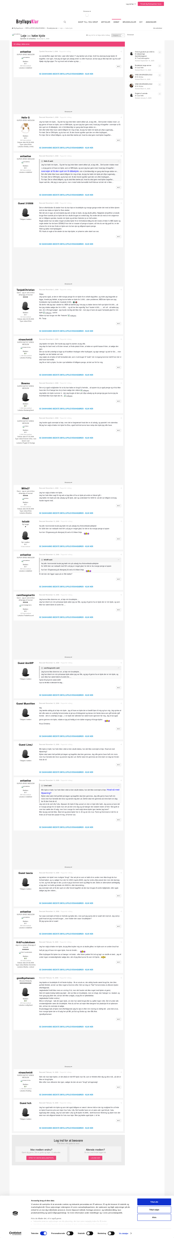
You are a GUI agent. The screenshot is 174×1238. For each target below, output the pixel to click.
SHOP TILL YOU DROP (88, 22)
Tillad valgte (154, 1210)
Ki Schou (140, 77)
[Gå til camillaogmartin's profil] (25, 606)
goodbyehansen (26, 978)
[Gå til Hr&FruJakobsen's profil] (25, 953)
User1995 (140, 67)
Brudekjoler (129, 22)
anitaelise (32, 38)
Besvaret (48, 117)
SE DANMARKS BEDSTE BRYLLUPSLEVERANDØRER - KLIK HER (66, 74)
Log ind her (130, 4)
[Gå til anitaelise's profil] (16, 35)
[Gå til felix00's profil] (25, 534)
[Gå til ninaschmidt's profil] (25, 348)
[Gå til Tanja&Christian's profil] (25, 304)
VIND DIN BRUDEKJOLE (143, 75)
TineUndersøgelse (143, 58)
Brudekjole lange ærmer (143, 65)
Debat (116, 22)
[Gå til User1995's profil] (131, 67)
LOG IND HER (95, 1158)
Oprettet (48, 51)
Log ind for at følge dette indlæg (99, 35)
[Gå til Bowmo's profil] (25, 396)
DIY (141, 22)
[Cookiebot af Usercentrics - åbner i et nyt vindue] (15, 1233)
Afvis (154, 1217)
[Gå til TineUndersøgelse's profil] (131, 53)
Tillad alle (154, 1202)
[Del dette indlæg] (121, 51)
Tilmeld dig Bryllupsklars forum (150, 4)
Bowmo (25, 383)
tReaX (25, 418)
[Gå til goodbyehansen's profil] (25, 991)
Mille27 (26, 488)
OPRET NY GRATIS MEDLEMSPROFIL (41, 1158)
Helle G (25, 117)
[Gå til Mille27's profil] (25, 499)
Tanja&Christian (26, 289)
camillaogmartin (25, 595)
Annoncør (151, 22)
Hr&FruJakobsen (25, 942)
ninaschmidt (26, 339)
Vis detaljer (123, 1233)
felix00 (25, 521)
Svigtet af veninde (141, 93)
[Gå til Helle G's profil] (25, 128)
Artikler (105, 22)
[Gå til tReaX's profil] (25, 427)
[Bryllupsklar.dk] (27, 21)
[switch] (70, 1233)
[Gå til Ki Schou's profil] (131, 76)
